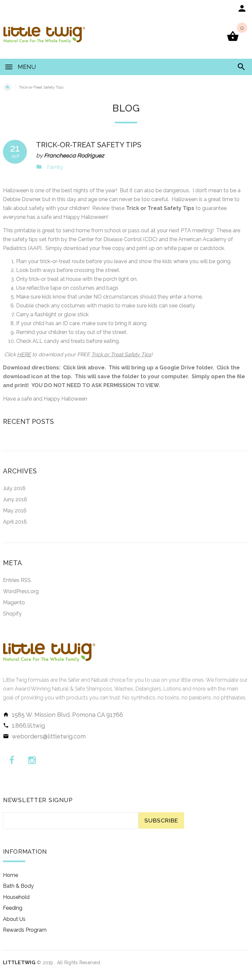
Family (55, 167)
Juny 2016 (15, 499)
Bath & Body (18, 886)
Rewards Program (25, 930)
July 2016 (14, 488)
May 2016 (15, 511)
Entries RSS (17, 580)
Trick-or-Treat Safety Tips (88, 144)
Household (16, 897)
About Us (14, 919)
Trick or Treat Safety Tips (121, 354)
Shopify (12, 614)
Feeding (12, 908)
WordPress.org (21, 591)
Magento (14, 602)
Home (10, 875)
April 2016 (15, 522)
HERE (24, 354)
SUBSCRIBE (161, 820)
